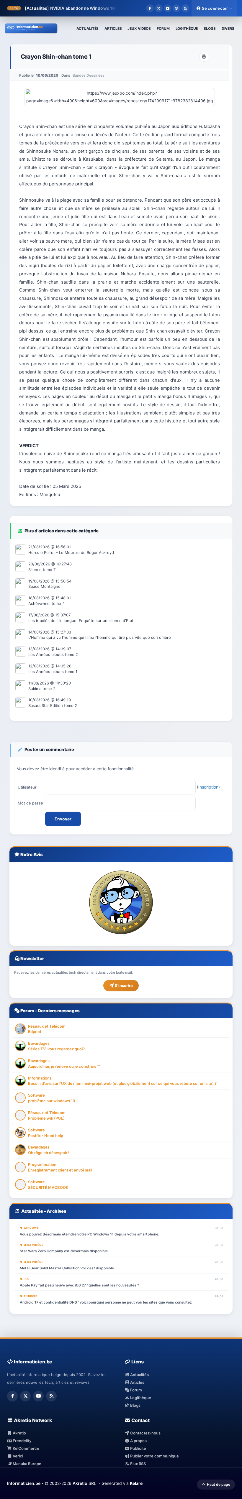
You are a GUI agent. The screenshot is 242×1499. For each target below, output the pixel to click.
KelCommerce (25, 1448)
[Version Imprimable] (204, 57)
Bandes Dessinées (88, 75)
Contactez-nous (145, 1433)
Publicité (137, 1448)
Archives (56, 1211)
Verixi (17, 1456)
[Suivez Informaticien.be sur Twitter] (159, 8)
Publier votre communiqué (154, 1456)
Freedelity (21, 1440)
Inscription (208, 786)
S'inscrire (123, 985)
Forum (27, 1010)
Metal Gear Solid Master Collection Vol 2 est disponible (67, 1268)
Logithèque (140, 1397)
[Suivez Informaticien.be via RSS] (185, 8)
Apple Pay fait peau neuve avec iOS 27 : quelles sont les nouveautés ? (79, 1285)
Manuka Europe (26, 1463)
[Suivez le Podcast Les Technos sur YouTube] (167, 8)
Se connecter (215, 8)
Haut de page (218, 1484)
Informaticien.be (23, 1483)
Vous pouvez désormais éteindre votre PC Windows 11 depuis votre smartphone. (89, 1234)
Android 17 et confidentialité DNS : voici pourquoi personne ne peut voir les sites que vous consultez (106, 1302)
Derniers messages (59, 1010)
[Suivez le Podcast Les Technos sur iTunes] (176, 8)
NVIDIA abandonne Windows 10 (82, 8)
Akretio (19, 1433)
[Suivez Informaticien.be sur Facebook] (150, 8)
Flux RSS (137, 1463)
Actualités (32, 1211)
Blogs (134, 1405)
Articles (136, 1382)
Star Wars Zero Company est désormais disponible (64, 1251)
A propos (138, 1440)
